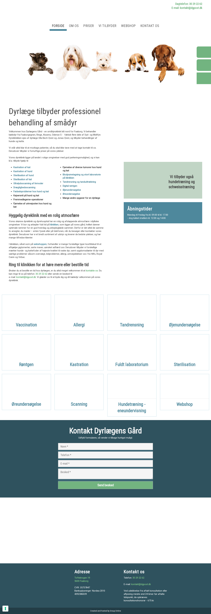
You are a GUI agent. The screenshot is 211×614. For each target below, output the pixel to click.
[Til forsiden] (56, 12)
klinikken (54, 224)
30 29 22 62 (41, 273)
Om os (74, 26)
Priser (88, 26)
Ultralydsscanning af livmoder (28, 183)
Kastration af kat (21, 167)
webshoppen (40, 244)
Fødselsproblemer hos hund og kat (31, 191)
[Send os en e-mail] (204, 65)
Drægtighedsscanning (24, 187)
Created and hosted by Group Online (105, 611)
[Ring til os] (204, 52)
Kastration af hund (22, 171)
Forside (58, 26)
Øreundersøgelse (71, 194)
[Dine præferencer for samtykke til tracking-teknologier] (5, 609)
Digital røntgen (70, 185)
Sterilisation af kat (22, 179)
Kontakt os (149, 26)
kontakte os (92, 270)
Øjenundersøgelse (72, 190)
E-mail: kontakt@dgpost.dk (187, 8)
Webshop (128, 26)
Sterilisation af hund (23, 175)
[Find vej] (204, 78)
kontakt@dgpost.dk (26, 277)
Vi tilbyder (107, 26)
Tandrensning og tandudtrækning (79, 181)
